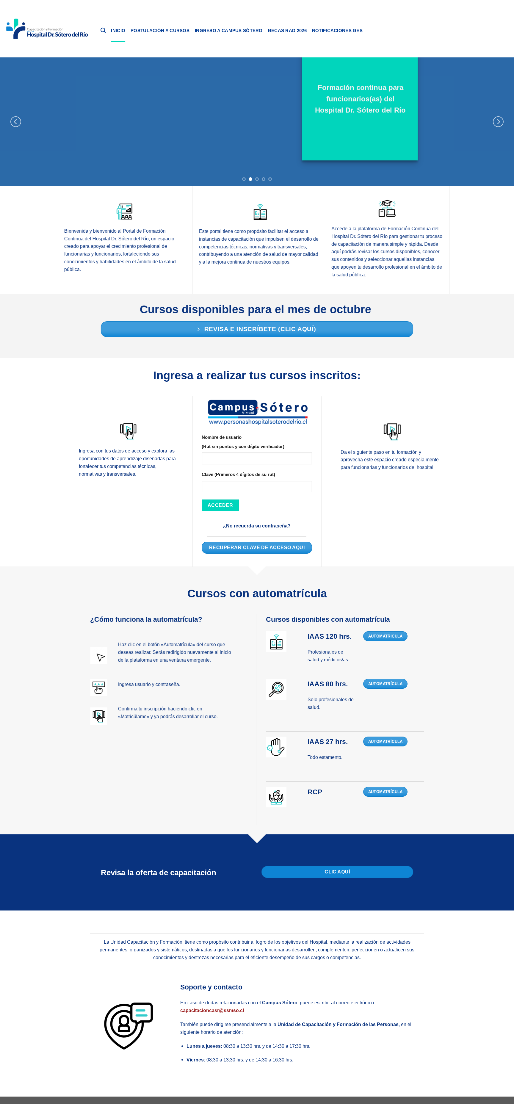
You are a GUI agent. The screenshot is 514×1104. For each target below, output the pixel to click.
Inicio (118, 30)
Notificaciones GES (337, 30)
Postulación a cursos (160, 30)
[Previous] (15, 121)
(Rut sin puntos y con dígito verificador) (243, 446)
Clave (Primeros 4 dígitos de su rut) (238, 474)
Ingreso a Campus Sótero (229, 30)
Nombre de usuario (222, 437)
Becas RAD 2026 (287, 30)
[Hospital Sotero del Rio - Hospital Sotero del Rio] (48, 29)
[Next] (498, 121)
